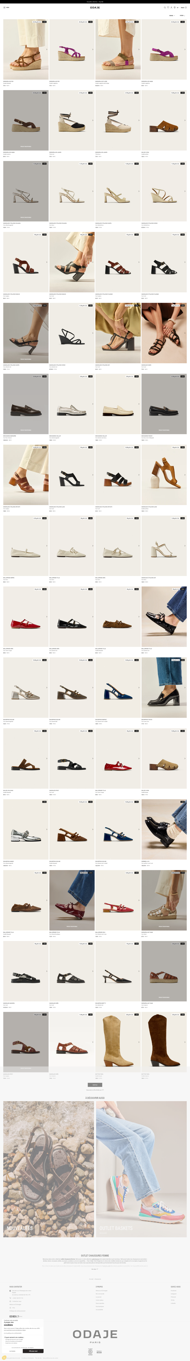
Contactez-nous (16, 1301)
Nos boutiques (100, 1306)
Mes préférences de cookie (50, 1358)
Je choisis (12, 1351)
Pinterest (173, 1297)
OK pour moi (33, 1351)
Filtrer (182, 15)
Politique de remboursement (17, 1311)
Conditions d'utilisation (27, 1358)
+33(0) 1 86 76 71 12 (17, 1298)
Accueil (91, 1279)
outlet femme (95, 1259)
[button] (4, 1357)
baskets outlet (107, 1266)
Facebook (173, 1290)
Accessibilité (99, 1309)
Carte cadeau (99, 1300)
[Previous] (5, 49)
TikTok (172, 1300)
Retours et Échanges (15, 1304)
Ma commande (100, 1294)
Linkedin (173, 1303)
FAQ (13, 1308)
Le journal (98, 1297)
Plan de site (38, 1358)
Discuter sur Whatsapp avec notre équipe (21, 1293)
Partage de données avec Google (14, 1339)
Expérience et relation (11, 1343)
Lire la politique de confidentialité (12, 1333)
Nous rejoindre (100, 1303)
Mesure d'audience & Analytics (14, 1341)
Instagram (174, 1294)
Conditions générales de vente (11, 1358)
